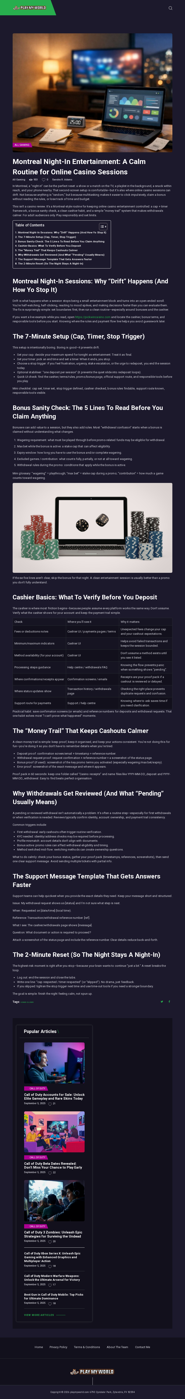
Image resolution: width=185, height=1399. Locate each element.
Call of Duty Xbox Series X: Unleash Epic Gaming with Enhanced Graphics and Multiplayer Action (52, 1257)
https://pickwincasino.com (93, 317)
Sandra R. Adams (62, 179)
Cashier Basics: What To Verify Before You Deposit (49, 245)
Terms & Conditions (87, 1347)
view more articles (39, 1315)
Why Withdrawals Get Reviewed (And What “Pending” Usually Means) (61, 254)
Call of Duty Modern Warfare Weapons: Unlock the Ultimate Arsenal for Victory (52, 1277)
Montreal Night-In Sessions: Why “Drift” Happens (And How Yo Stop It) (62, 232)
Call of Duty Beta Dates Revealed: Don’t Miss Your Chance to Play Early (53, 1166)
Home (39, 1347)
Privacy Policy (58, 1347)
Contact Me (142, 1347)
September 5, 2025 (34, 1103)
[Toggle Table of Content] (101, 226)
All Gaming (22, 145)
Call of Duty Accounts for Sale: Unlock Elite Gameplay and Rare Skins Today (54, 1097)
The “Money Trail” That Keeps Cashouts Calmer (48, 250)
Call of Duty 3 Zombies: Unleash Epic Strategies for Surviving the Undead (53, 1234)
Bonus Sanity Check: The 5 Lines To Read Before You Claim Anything (61, 241)
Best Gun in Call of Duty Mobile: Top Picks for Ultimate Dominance (53, 1296)
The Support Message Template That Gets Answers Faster (55, 259)
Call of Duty (37, 1088)
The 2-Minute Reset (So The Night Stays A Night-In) (50, 263)
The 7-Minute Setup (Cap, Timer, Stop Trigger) (47, 237)
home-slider (27, 1002)
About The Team (117, 1347)
